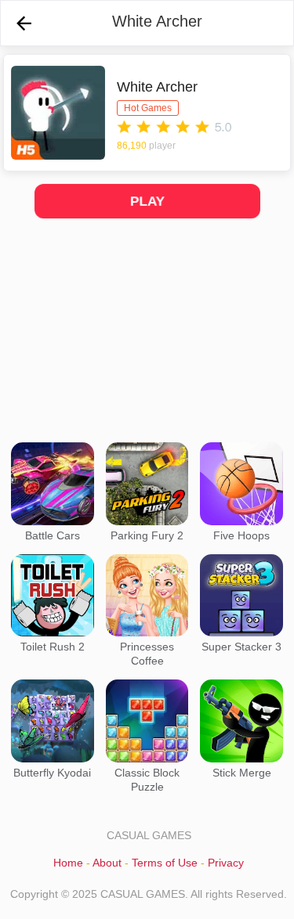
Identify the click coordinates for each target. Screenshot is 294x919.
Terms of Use (165, 862)
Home (68, 862)
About (107, 862)
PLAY (147, 201)
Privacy (226, 862)
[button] (24, 23)
